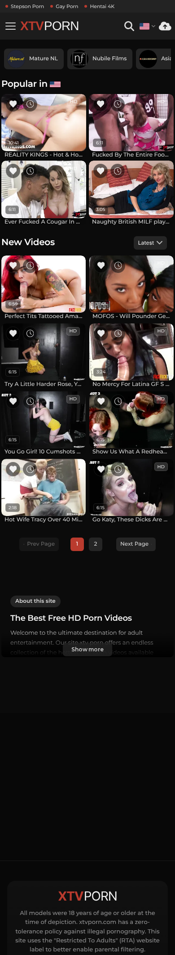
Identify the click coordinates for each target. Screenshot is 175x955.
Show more (87, 649)
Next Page (134, 544)
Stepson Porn (27, 6)
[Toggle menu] (10, 26)
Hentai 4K (102, 6)
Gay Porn (67, 6)
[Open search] (129, 26)
